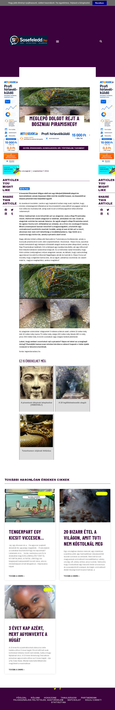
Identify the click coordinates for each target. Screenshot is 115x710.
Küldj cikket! (93, 700)
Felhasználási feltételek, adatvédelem (38, 700)
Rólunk (35, 698)
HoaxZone (50, 698)
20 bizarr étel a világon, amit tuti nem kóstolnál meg (83, 538)
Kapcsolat (74, 700)
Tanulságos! (69, 698)
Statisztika (58, 702)
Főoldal (21, 698)
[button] (57, 41)
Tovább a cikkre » (16, 576)
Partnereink (89, 698)
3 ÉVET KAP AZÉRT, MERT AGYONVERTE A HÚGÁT (28, 634)
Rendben (99, 3)
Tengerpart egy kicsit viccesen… (26, 535)
